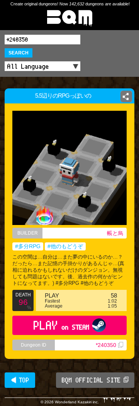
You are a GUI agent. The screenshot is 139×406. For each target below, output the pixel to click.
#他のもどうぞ (65, 246)
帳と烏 (115, 233)
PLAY (62, 325)
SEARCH (18, 53)
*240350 (106, 345)
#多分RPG (28, 246)
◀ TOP (19, 380)
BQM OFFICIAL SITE (91, 380)
